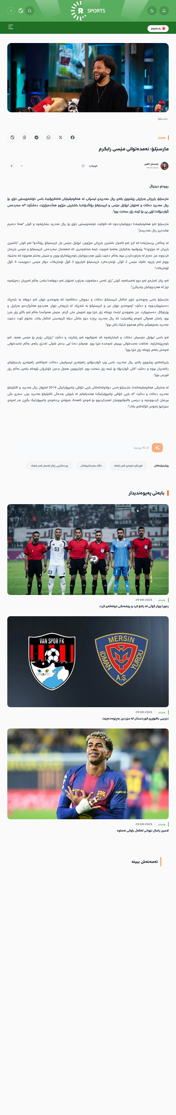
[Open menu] (10, 28)
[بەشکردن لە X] (60, 137)
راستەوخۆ (156, 28)
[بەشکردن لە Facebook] (72, 137)
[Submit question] (157, 447)
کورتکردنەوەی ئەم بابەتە (128, 466)
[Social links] (11, 10)
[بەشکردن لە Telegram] (36, 137)
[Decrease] (22, 166)
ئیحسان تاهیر (151, 164)
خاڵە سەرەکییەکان (91, 466)
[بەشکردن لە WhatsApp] (48, 137)
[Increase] (11, 166)
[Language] (20, 10)
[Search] (29, 10)
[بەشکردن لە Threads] (24, 137)
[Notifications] (164, 10)
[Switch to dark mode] (152, 10)
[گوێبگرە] (83, 166)
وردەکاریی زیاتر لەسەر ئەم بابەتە (49, 466)
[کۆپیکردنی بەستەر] (12, 137)
